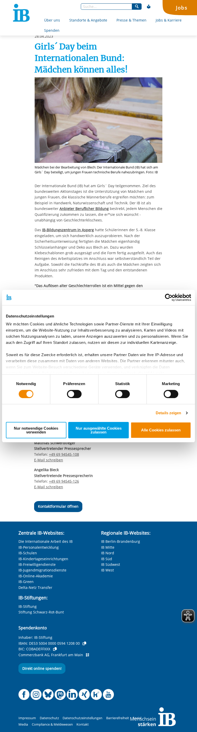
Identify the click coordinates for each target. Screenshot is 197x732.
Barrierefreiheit (117, 718)
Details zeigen (168, 413)
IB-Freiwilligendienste (37, 564)
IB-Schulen (27, 552)
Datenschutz (49, 718)
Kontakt (82, 724)
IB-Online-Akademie (35, 576)
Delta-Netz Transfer (35, 587)
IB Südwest (110, 564)
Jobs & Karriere (169, 20)
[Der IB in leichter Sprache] (149, 6)
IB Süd (106, 558)
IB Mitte (107, 547)
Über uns (52, 20)
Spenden (52, 30)
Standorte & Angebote (88, 20)
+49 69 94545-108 (64, 454)
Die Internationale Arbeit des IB (45, 541)
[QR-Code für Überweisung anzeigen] (87, 655)
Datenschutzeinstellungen (82, 718)
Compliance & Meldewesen (52, 724)
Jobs (181, 7)
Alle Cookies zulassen (161, 430)
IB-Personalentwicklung (38, 547)
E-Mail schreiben (48, 460)
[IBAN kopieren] (84, 643)
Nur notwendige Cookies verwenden (36, 430)
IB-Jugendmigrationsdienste (42, 570)
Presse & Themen (131, 20)
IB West (107, 570)
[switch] (74, 394)
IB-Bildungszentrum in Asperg (68, 229)
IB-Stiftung (27, 606)
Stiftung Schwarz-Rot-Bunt (41, 612)
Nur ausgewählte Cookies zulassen (99, 430)
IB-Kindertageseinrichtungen (43, 558)
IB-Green (26, 581)
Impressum (27, 718)
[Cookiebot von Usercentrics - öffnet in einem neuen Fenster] (168, 297)
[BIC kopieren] (55, 649)
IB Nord (107, 552)
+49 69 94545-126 (64, 481)
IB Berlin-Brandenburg (120, 541)
